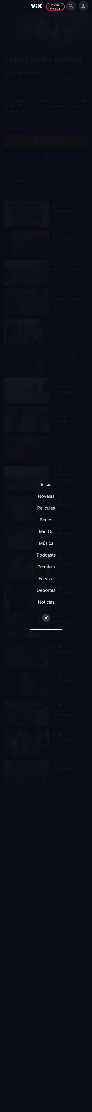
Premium (46, 566)
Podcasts (46, 555)
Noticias (46, 602)
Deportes (46, 590)
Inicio (46, 484)
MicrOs (46, 531)
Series (46, 519)
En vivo (46, 578)
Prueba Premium (55, 6)
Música (46, 543)
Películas (46, 508)
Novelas (46, 496)
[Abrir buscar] (71, 6)
